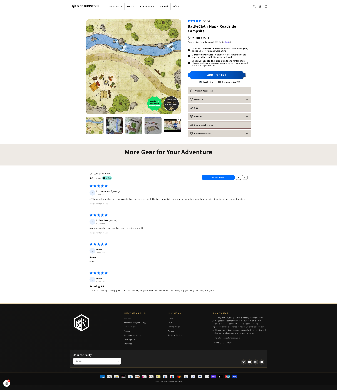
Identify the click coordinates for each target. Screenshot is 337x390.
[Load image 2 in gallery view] (114, 125)
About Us (128, 318)
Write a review (218, 177)
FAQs (170, 322)
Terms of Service (175, 335)
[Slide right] (179, 126)
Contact (171, 318)
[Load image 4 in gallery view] (153, 125)
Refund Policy (174, 327)
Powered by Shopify (175, 381)
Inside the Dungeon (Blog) (135, 322)
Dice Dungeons (164, 381)
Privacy (171, 331)
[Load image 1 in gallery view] (94, 125)
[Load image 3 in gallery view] (133, 125)
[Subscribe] (118, 361)
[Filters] (238, 177)
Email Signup (129, 339)
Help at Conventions (132, 335)
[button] (254, 6)
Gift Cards (128, 344)
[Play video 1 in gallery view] (172, 125)
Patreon (127, 331)
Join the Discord (131, 327)
